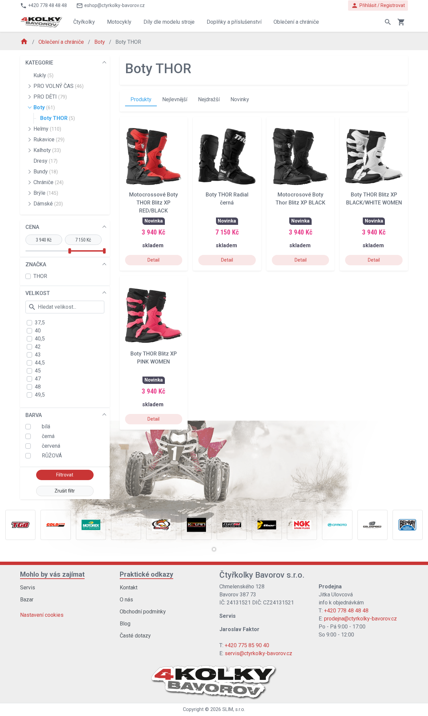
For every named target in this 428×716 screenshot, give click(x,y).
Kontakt (128, 587)
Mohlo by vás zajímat (52, 574)
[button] (214, 549)
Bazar (26, 599)
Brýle (45, 193)
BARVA (33, 415)
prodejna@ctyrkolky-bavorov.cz (360, 618)
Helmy (47, 129)
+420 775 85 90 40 (247, 645)
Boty (100, 42)
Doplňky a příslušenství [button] (234, 22)
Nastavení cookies (42, 615)
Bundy (45, 171)
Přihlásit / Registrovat (378, 5)
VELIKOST (37, 293)
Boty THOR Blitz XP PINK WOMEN (153, 357)
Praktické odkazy (146, 574)
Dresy (45, 161)
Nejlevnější (174, 99)
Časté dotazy (135, 635)
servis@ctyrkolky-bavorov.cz (258, 653)
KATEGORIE (39, 62)
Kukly (43, 75)
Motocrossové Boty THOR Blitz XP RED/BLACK (153, 202)
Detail (153, 260)
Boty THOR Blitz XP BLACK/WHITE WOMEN (374, 198)
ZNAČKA (35, 264)
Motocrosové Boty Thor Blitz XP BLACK (300, 198)
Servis (27, 587)
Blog (125, 623)
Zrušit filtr (65, 490)
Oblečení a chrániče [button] (296, 22)
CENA (32, 227)
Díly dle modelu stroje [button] (169, 22)
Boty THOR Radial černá (227, 198)
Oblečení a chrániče (61, 42)
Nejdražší (209, 99)
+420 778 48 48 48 (346, 610)
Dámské (48, 203)
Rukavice (49, 139)
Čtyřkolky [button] (84, 22)
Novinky (239, 99)
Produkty (140, 99)
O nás (126, 599)
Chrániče (48, 182)
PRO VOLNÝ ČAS (58, 86)
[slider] (69, 251)
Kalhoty (47, 150)
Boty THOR (57, 118)
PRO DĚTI (50, 97)
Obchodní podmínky (143, 611)
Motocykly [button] (119, 22)
